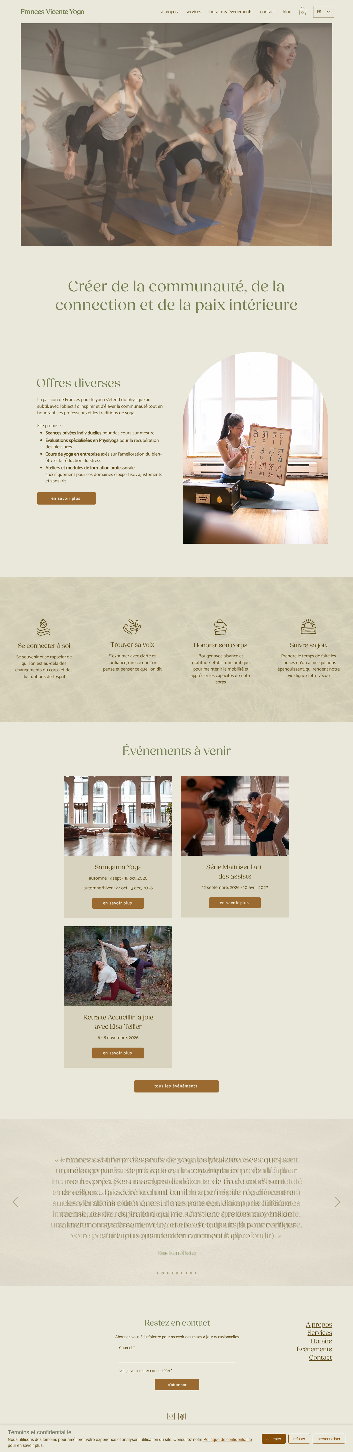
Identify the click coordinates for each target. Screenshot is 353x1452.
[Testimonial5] (177, 1273)
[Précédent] (15, 1202)
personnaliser (329, 1439)
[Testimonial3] (167, 1273)
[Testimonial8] (191, 1273)
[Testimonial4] (162, 1273)
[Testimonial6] (186, 1273)
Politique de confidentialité (227, 1439)
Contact (320, 1357)
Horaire (321, 1341)
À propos (319, 1324)
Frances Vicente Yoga (53, 11)
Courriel (127, 1348)
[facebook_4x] (182, 1416)
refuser (299, 1439)
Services (320, 1333)
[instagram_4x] (171, 1416)
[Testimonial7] (195, 1273)
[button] (302, 11)
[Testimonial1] (181, 1273)
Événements (314, 1349)
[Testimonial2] (157, 1273)
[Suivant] (337, 1202)
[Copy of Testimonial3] (172, 1273)
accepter (273, 1439)
